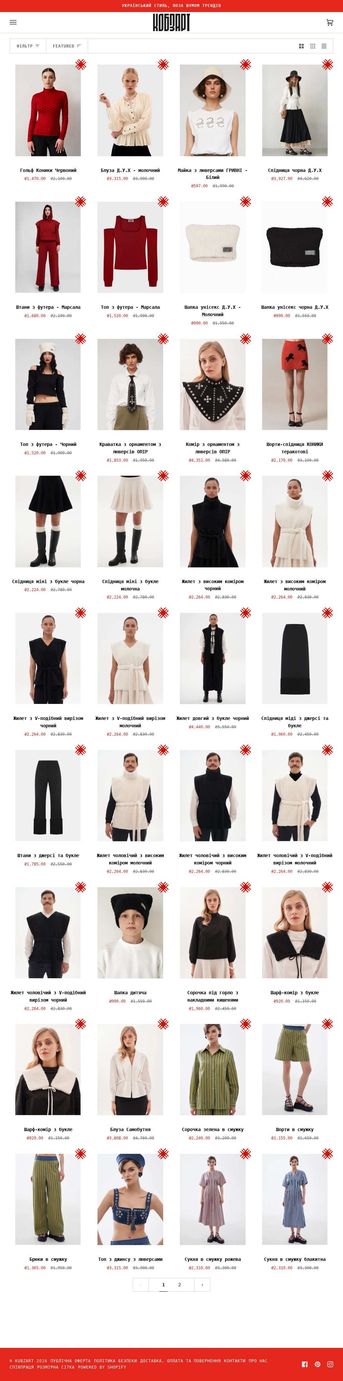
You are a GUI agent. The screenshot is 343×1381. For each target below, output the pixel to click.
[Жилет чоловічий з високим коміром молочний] (130, 795)
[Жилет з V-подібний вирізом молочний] (130, 658)
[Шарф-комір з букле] (295, 933)
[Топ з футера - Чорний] (48, 384)
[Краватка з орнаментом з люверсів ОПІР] (130, 384)
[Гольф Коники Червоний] (48, 110)
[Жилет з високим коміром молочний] (295, 521)
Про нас (258, 1361)
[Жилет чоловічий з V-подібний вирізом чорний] (48, 933)
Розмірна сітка (56, 1367)
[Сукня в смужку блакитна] (295, 1199)
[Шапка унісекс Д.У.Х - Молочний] (212, 247)
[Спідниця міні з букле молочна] (130, 521)
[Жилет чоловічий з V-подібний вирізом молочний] (295, 795)
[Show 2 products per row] (301, 46)
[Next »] (202, 1285)
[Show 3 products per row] (313, 46)
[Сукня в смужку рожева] (212, 1199)
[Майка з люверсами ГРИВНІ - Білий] (212, 110)
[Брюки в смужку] (48, 1199)
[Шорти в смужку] (295, 1069)
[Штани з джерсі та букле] (48, 795)
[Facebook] (305, 1364)
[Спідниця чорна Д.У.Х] (295, 110)
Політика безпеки (115, 1361)
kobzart (24, 1361)
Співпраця (22, 1367)
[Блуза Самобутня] (130, 1069)
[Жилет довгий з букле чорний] (212, 658)
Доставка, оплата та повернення (180, 1361)
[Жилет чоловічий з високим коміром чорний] (212, 795)
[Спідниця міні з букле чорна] (48, 521)
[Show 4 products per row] (326, 46)
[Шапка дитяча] (130, 933)
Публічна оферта (71, 1361)
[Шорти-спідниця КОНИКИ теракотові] (295, 384)
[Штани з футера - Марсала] (48, 247)
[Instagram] (330, 1364)
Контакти (235, 1361)
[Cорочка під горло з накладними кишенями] (212, 933)
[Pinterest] (318, 1364)
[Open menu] (20, 22)
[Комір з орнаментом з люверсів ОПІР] (212, 384)
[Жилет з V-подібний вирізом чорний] (48, 658)
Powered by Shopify (102, 1367)
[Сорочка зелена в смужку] (212, 1069)
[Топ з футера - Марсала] (130, 247)
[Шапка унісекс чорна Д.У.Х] (295, 247)
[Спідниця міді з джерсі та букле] (295, 658)
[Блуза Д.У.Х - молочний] (130, 110)
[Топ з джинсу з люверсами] (130, 1199)
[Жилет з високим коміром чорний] (212, 521)
